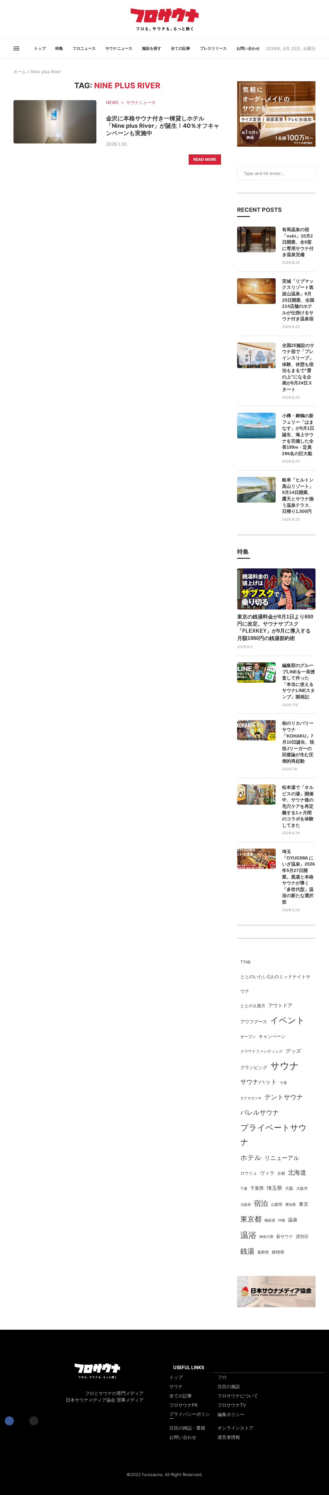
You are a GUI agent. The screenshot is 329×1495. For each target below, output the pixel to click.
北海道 (297, 1172)
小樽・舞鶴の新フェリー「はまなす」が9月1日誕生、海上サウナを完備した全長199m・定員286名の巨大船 (298, 434)
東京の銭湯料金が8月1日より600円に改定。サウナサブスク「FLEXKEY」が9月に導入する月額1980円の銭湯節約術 (275, 627)
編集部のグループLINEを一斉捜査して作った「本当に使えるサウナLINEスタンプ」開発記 (298, 681)
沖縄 (281, 1220)
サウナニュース (118, 48)
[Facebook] (13, 19)
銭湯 (247, 1251)
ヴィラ (267, 1173)
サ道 (283, 1082)
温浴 (248, 1235)
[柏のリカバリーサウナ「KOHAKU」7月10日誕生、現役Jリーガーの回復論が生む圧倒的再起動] (256, 730)
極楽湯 (269, 1220)
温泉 (293, 1220)
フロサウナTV (232, 1405)
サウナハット (258, 1081)
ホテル (251, 1158)
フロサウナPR (183, 1405)
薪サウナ (284, 1236)
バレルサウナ (259, 1112)
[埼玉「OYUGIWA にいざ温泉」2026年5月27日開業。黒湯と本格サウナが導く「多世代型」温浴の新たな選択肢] (256, 859)
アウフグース (253, 1021)
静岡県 (278, 1252)
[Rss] (25, 19)
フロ (222, 1377)
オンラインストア (235, 1428)
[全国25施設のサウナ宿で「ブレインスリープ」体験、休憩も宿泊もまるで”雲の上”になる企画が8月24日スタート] (256, 355)
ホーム (19, 71)
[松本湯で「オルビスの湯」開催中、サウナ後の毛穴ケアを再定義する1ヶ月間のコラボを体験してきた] (256, 794)
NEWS (112, 102)
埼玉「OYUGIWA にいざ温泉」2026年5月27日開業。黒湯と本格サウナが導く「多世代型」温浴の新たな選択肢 (298, 876)
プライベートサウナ (273, 1134)
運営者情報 (229, 1437)
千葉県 (257, 1188)
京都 (281, 1173)
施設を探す (151, 48)
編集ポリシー (231, 1414)
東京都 (251, 1219)
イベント (287, 1020)
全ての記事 (180, 48)
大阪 (289, 1188)
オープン (248, 1036)
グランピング (253, 1067)
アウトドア (280, 1005)
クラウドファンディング (261, 1051)
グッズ (293, 1051)
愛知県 (290, 1204)
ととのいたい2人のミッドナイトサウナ (275, 984)
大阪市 (302, 1188)
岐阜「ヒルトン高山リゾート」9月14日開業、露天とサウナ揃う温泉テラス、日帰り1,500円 (298, 495)
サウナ (284, 1065)
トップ (40, 48)
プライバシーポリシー (189, 1416)
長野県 (263, 1252)
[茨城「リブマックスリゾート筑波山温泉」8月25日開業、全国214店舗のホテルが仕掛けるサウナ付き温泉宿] (256, 291)
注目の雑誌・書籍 (187, 1428)
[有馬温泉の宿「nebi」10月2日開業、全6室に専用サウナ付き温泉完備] (256, 239)
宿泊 (261, 1203)
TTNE (245, 962)
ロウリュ (248, 1173)
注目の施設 (229, 1386)
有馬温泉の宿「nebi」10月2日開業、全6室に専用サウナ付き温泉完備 (298, 242)
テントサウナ (283, 1097)
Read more (204, 159)
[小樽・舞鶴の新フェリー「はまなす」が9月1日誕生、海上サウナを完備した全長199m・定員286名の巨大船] (256, 425)
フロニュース (84, 48)
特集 (59, 48)
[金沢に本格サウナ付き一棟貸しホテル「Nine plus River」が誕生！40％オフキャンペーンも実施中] (54, 121)
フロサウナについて (238, 1396)
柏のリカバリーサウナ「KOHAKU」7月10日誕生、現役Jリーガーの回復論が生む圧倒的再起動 (298, 742)
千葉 (243, 1188)
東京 (303, 1204)
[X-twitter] (21, 1420)
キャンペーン (272, 1036)
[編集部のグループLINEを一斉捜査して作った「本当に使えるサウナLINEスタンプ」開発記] (256, 672)
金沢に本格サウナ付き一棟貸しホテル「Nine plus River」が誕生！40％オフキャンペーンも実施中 (162, 125)
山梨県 (276, 1204)
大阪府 (245, 1204)
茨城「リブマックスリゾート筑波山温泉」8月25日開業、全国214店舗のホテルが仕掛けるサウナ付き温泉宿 (298, 300)
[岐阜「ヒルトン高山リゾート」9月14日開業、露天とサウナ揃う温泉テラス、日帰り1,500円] (256, 490)
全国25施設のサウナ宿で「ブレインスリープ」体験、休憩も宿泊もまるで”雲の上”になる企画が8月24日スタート (298, 367)
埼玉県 (274, 1188)
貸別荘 (302, 1236)
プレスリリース (213, 48)
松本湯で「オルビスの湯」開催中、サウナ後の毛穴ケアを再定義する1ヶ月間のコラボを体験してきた (298, 806)
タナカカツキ (251, 1098)
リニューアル (281, 1157)
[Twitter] (17, 19)
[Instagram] (21, 19)
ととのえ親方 (252, 1005)
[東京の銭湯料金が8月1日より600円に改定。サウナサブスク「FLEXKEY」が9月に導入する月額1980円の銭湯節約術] (276, 588)
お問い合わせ (248, 48)
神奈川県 (266, 1236)
